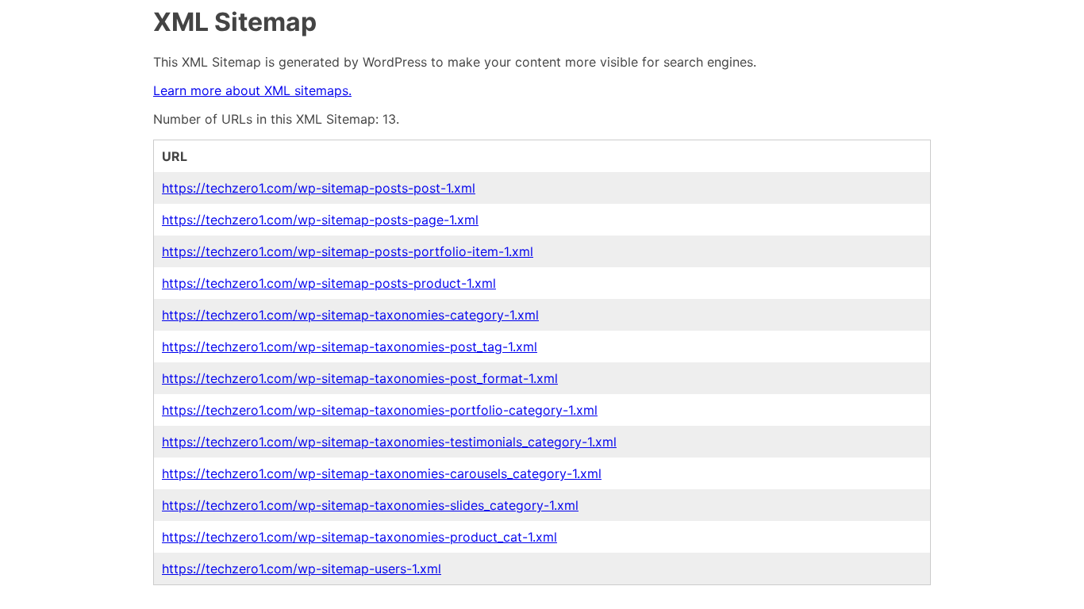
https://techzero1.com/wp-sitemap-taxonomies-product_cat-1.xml (359, 537)
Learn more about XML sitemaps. (252, 90)
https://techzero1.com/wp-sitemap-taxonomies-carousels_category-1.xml (382, 473)
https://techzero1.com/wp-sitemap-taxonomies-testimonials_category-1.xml (389, 442)
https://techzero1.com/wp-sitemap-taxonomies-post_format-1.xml (360, 378)
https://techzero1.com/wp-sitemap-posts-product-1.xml (329, 283)
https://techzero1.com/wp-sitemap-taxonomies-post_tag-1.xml (349, 346)
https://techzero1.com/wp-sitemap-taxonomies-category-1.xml (350, 315)
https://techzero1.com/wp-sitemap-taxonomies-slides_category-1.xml (370, 505)
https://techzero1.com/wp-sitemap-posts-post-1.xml (318, 188)
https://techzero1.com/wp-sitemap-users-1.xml (301, 568)
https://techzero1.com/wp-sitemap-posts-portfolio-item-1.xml (347, 251)
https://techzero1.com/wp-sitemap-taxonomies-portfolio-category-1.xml (380, 410)
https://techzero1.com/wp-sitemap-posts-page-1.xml (320, 220)
